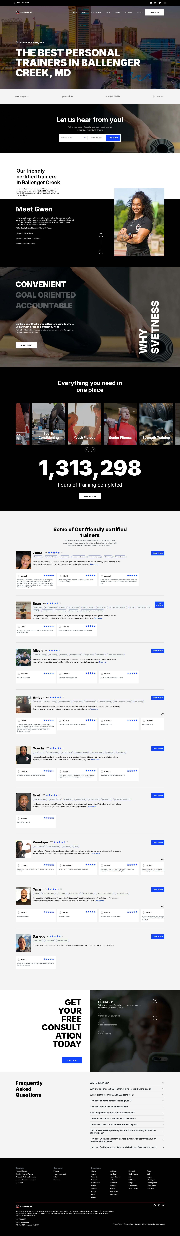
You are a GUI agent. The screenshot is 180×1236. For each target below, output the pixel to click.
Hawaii (93, 1191)
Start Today (154, 12)
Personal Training (21, 1171)
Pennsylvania (132, 1186)
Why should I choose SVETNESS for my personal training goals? (120, 1089)
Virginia (149, 1177)
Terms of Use (128, 1224)
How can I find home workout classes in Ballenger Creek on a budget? (123, 1147)
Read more (94, 564)
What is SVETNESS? (99, 1083)
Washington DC (152, 1183)
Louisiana (113, 1171)
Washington (151, 1180)
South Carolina (133, 1189)
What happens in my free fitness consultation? (112, 1112)
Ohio (129, 1177)
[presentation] (87, 450)
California (94, 1177)
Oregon (130, 1183)
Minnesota (113, 1183)
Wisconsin (150, 1189)
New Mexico (114, 1194)
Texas (149, 1171)
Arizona (93, 1174)
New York (131, 1171)
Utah (148, 1174)
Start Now (72, 1060)
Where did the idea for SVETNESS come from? (112, 1095)
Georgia (94, 1189)
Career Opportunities (60, 1174)
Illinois (93, 1194)
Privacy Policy (117, 1224)
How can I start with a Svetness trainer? (109, 1106)
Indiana (93, 1197)
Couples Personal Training (24, 1174)
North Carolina (133, 1174)
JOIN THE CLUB (90, 496)
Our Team (56, 1180)
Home (74, 12)
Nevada (112, 1189)
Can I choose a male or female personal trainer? (113, 1118)
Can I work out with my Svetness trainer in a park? (114, 1124)
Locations (128, 12)
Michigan (113, 1180)
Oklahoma (131, 1180)
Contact (140, 12)
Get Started (113, 138)
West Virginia (151, 1186)
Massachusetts (115, 1177)
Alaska (93, 1171)
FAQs (55, 1177)
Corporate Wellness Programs (26, 1177)
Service (117, 12)
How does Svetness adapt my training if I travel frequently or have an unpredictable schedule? (123, 1140)
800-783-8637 (23, 3)
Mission (56, 1171)
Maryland (113, 1174)
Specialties (19, 1183)
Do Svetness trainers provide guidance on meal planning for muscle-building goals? (123, 1131)
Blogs (108, 12)
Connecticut (95, 1183)
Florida (93, 1186)
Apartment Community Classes (26, 1180)
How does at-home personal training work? (110, 1100)
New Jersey (114, 1191)
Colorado (94, 1180)
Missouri (113, 1186)
